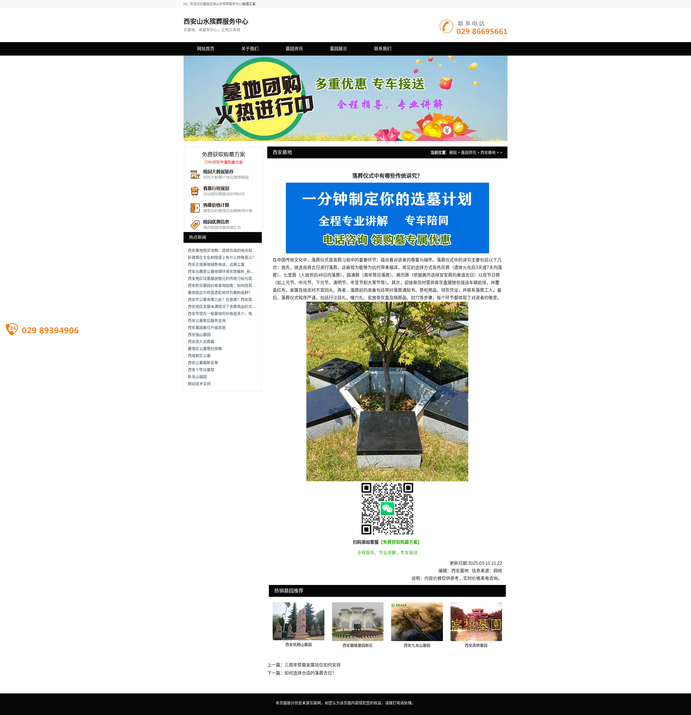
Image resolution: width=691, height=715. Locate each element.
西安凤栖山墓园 (298, 644)
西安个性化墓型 (201, 369)
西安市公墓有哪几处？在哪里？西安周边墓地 (225, 299)
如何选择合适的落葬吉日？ (310, 673)
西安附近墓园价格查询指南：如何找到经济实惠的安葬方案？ (239, 285)
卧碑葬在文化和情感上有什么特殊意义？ (222, 257)
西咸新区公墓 (199, 355)
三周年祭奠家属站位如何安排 (312, 665)
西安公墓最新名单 (203, 362)
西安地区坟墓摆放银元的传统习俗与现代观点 (225, 278)
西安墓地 (488, 152)
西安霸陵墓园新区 (358, 645)
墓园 (453, 152)
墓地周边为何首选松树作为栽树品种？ (220, 292)
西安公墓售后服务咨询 (207, 320)
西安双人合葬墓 (201, 341)
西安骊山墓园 (199, 334)
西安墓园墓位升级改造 (207, 327)
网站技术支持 (199, 384)
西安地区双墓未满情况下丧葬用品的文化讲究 (225, 306)
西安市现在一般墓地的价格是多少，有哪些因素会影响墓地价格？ (242, 313)
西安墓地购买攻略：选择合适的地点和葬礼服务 (227, 250)
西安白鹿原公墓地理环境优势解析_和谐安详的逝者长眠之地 (238, 271)
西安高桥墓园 (476, 645)
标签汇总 (249, 4)
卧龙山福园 (197, 376)
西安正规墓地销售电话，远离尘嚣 (216, 264)
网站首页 (205, 48)
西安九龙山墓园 (417, 645)
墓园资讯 (468, 152)
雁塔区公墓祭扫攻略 (205, 348)
